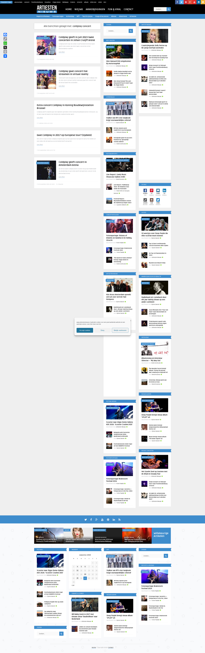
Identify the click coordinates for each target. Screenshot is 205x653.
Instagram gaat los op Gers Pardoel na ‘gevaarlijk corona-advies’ (123, 140)
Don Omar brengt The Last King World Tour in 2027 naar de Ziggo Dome (123, 83)
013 (105, 2)
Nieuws (67, 530)
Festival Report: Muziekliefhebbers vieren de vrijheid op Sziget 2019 (122, 201)
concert (26, 2)
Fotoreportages (57, 16)
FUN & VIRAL (114, 9)
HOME (68, 9)
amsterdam (18, 2)
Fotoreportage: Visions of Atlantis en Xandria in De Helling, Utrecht (119, 238)
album (86, 2)
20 (85, 574)
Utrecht (79, 2)
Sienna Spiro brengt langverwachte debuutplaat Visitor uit (158, 427)
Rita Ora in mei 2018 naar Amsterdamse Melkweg (104, 540)
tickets (72, 2)
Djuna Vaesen (120, 122)
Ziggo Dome (57, 2)
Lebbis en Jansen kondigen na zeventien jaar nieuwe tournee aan (88, 629)
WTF (78, 16)
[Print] (5, 52)
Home (94, 647)
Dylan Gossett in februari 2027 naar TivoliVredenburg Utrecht (158, 67)
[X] (5, 47)
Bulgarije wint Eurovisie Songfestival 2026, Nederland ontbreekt (122, 434)
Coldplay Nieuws (42, 38)
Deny (102, 330)
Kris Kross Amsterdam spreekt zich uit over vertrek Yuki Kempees (118, 297)
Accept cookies (84, 330)
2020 (100, 2)
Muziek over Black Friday (157, 263)
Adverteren (123, 16)
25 (77, 578)
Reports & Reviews (43, 16)
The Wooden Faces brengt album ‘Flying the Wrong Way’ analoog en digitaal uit (158, 370)
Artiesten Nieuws (121, 66)
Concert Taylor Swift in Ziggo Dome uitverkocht (78, 540)
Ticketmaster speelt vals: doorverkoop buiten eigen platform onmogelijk (157, 323)
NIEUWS (79, 9)
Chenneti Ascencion (100, 537)
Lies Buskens (40, 537)
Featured (110, 464)
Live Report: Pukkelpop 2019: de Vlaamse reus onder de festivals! (121, 187)
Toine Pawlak (120, 242)
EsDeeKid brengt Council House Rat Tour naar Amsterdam (157, 92)
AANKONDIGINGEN (95, 9)
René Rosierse (120, 179)
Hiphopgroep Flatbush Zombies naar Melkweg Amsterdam (135, 540)
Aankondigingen (42, 163)
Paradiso (48, 2)
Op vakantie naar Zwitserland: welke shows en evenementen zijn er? (53, 613)
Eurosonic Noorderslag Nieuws (117, 160)
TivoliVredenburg (37, 2)
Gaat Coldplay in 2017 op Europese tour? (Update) (64, 135)
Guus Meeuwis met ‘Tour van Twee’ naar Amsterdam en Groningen (158, 312)
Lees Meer (62, 52)
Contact (110, 647)
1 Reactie (60, 184)
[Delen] (5, 56)
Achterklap (70, 16)
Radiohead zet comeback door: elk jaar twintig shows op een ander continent (123, 309)
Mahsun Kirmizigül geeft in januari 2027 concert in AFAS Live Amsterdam (158, 104)
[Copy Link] (5, 39)
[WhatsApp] (5, 43)
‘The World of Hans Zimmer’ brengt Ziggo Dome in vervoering (123, 260)
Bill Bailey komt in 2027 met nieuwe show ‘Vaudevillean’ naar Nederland (84, 616)
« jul (73, 585)
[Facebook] (5, 35)
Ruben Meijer (69, 537)
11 (77, 570)
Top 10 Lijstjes (87, 16)
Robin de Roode (121, 144)
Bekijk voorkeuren (120, 330)
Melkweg (65, 2)
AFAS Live (93, 2)
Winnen (113, 16)
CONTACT (128, 9)
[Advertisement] (120, 365)
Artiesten (133, 16)
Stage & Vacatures (101, 16)
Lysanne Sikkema (122, 205)
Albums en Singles (148, 344)
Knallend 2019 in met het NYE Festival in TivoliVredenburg (46, 540)
